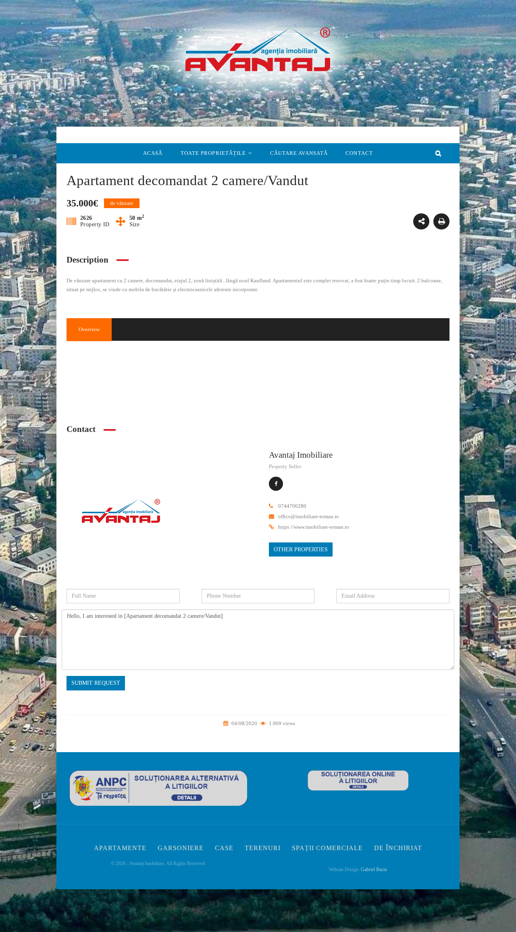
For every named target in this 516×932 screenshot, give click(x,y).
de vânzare (368, 360)
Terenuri (263, 847)
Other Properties (301, 549)
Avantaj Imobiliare (301, 455)
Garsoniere (181, 847)
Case (224, 847)
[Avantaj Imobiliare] (121, 514)
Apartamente (120, 847)
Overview (89, 329)
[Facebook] (276, 484)
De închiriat (398, 847)
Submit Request (95, 683)
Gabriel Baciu (374, 869)
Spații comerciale (327, 847)
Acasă (153, 153)
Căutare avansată (299, 153)
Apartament (174, 393)
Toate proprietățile (213, 153)
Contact (359, 153)
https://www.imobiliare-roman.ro (313, 527)
